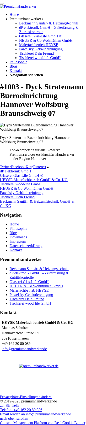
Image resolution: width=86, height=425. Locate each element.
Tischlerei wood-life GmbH (30, 303)
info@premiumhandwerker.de (24, 349)
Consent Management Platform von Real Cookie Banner (42, 423)
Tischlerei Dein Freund (27, 299)
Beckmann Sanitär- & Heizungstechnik (39, 269)
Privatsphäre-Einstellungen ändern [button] (26, 397)
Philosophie (18, 228)
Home (14, 224)
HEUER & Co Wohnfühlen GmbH (36, 286)
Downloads (18, 237)
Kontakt (16, 250)
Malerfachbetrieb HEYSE (29, 290)
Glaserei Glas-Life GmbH (29, 282)
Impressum (18, 241)
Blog (13, 233)
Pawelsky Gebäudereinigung (31, 295)
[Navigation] (2, 3)
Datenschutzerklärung (26, 246)
